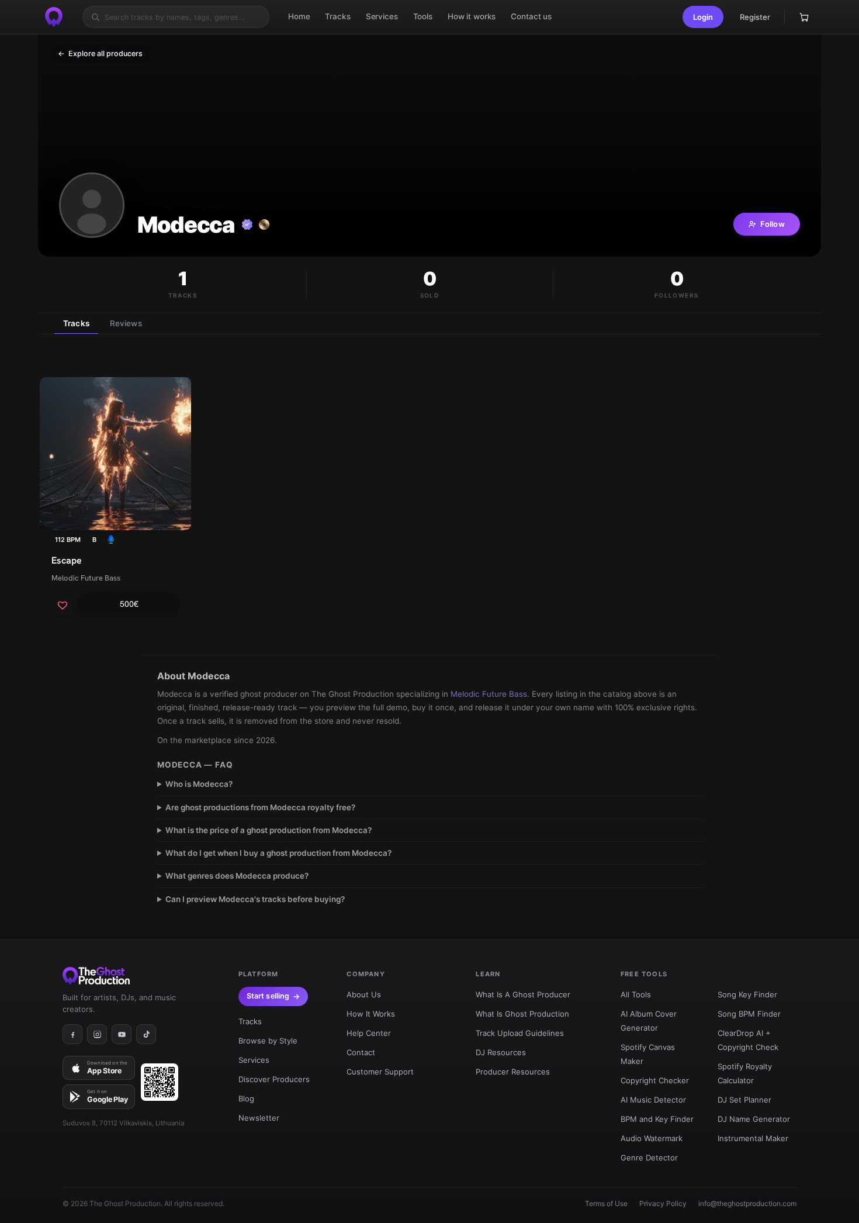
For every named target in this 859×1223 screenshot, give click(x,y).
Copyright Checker (655, 1080)
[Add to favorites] (62, 605)
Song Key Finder (747, 994)
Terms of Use (606, 1203)
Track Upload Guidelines (520, 1033)
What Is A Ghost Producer (523, 994)
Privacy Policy (663, 1203)
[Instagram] (97, 1034)
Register (755, 17)
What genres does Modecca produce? (237, 875)
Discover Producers (274, 1079)
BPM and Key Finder (657, 1119)
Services (253, 1060)
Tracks (76, 323)
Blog (246, 1098)
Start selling (268, 995)
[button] (703, 17)
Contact (361, 1052)
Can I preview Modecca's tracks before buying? (255, 899)
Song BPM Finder (749, 1013)
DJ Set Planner (744, 1099)
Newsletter (258, 1117)
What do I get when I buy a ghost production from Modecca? (278, 853)
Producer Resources (513, 1071)
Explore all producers (100, 53)
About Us (364, 994)
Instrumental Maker (753, 1138)
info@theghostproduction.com (747, 1203)
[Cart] (804, 17)
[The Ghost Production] (54, 17)
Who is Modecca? (199, 784)
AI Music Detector (653, 1099)
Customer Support (380, 1071)
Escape (66, 560)
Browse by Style (267, 1040)
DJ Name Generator (754, 1119)
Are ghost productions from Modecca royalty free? (260, 807)
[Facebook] (72, 1034)
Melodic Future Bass (85, 578)
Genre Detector (649, 1157)
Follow (772, 224)
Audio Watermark (652, 1138)
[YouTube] (121, 1034)
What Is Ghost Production (522, 1013)
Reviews (126, 323)
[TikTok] (146, 1034)
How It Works (371, 1013)
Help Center (369, 1033)
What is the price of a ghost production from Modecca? (268, 830)
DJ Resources (501, 1052)
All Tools (636, 994)
